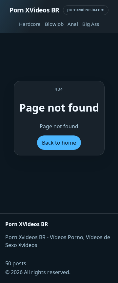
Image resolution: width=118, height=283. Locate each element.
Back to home (59, 142)
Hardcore (30, 24)
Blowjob (54, 24)
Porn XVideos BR (34, 10)
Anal (73, 24)
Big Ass (90, 24)
